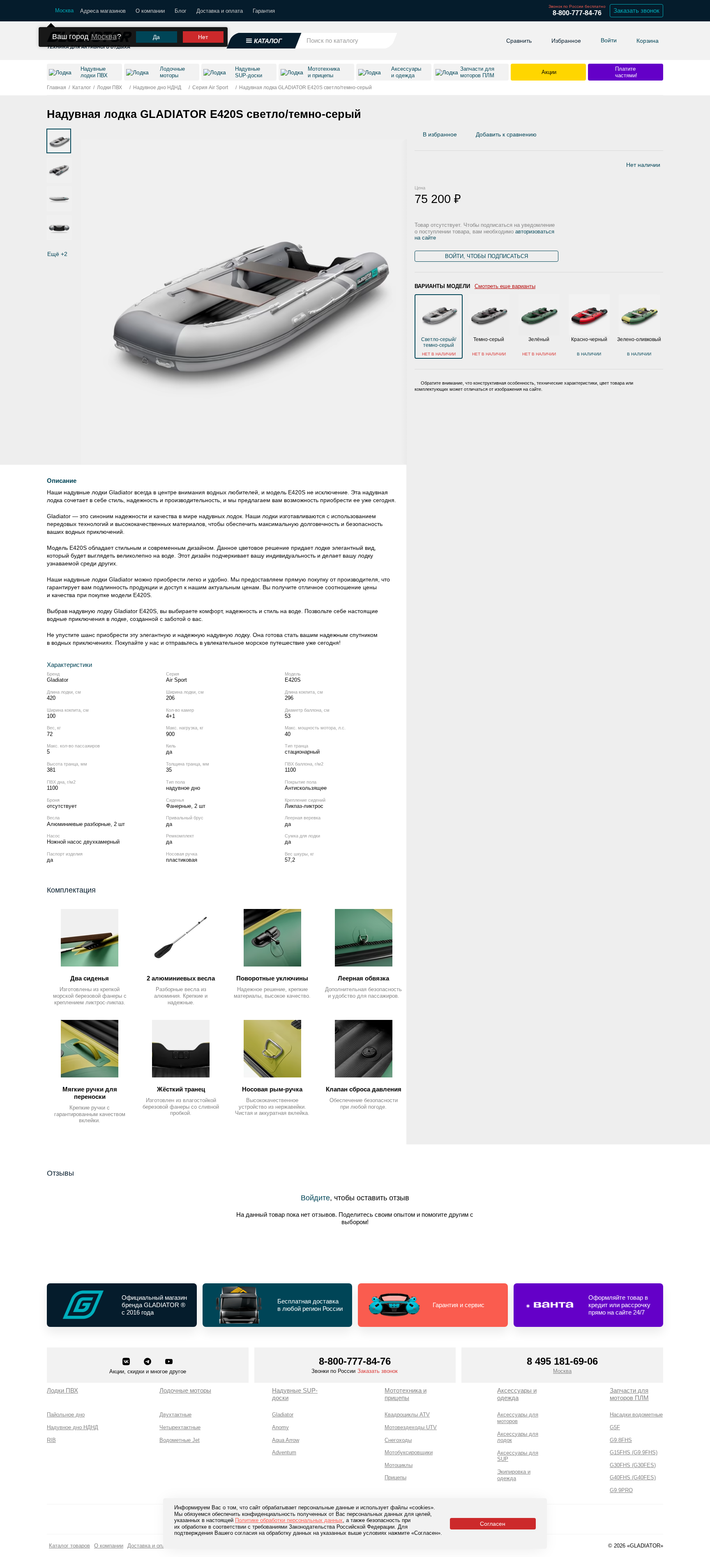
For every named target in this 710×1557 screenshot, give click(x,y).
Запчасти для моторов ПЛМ (629, 1394)
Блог (181, 11)
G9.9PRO (621, 1490)
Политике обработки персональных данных (289, 1520)
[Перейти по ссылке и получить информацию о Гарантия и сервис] (433, 1305)
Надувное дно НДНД (72, 1427)
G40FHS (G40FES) (633, 1477)
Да (156, 37)
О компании (150, 11)
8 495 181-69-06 (562, 1361)
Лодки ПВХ (62, 1390)
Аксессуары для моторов (517, 1418)
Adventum (284, 1452)
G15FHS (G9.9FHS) (633, 1452)
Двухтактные (175, 1415)
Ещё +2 (57, 254)
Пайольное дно (66, 1415)
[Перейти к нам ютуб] (169, 1362)
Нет (203, 37)
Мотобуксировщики (409, 1452)
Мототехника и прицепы (405, 1394)
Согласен (492, 1523)
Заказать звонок (636, 10)
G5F (615, 1427)
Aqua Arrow (285, 1440)
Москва (104, 36)
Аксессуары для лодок (517, 1437)
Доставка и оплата (219, 11)
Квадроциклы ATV (407, 1415)
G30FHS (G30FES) (633, 1465)
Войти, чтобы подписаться (486, 256)
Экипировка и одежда (513, 1475)
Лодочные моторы (185, 1390)
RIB (51, 1440)
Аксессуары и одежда (517, 1394)
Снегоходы (398, 1440)
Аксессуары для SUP (517, 1456)
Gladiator (282, 1415)
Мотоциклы (399, 1465)
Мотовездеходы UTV (411, 1427)
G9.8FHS (621, 1440)
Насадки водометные (636, 1415)
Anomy (280, 1427)
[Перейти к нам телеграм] (148, 1362)
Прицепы (395, 1477)
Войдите (315, 1198)
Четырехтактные (180, 1427)
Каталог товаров (69, 1546)
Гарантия (264, 11)
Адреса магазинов (103, 11)
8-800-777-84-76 (577, 12)
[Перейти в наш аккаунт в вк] (126, 1362)
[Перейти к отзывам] (662, 136)
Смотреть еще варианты (505, 286)
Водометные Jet (179, 1440)
